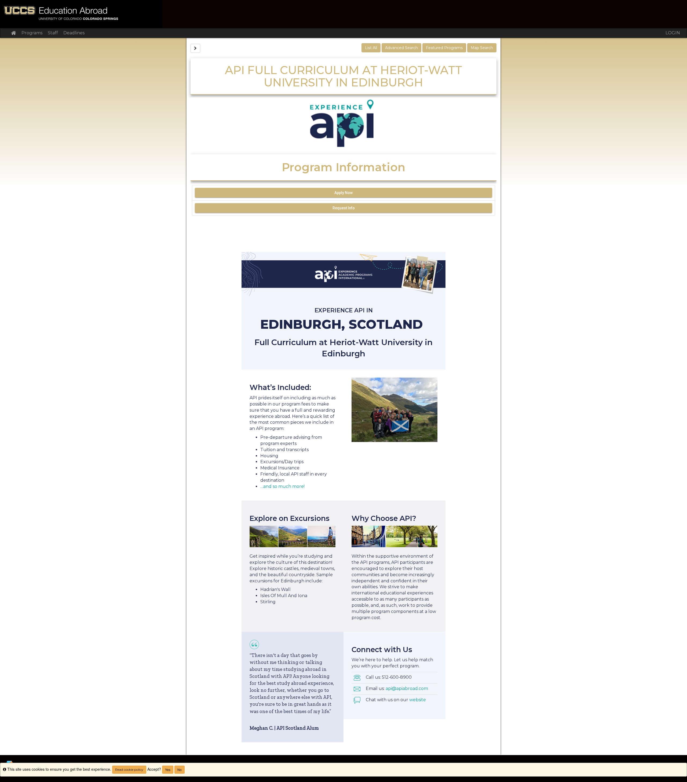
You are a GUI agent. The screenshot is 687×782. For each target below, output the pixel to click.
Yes (167, 769)
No (179, 769)
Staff (53, 32)
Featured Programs (444, 47)
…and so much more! (282, 486)
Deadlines (74, 32)
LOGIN (673, 32)
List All (371, 47)
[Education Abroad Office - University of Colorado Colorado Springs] (343, 14)
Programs (31, 32)
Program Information (343, 167)
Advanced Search (401, 47)
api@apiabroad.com (407, 688)
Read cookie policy (129, 770)
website (417, 699)
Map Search (482, 47)
